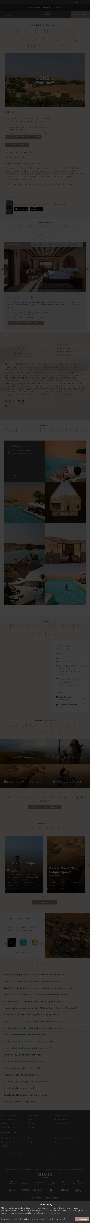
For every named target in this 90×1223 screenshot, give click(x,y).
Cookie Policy (56, 1213)
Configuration (20, 1213)
